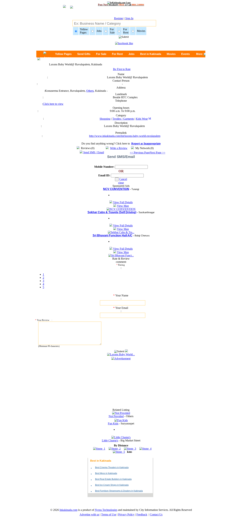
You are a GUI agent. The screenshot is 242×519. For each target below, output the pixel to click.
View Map (123, 205)
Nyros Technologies (106, 509)
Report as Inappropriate (146, 143)
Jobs (131, 53)
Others (90, 90)
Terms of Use (108, 514)
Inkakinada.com (68, 509)
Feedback (141, 514)
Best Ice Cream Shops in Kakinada (112, 485)
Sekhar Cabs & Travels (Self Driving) (112, 212)
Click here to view (53, 103)
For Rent (117, 53)
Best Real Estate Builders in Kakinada (113, 479)
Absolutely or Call (121, 4)
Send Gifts (83, 53)
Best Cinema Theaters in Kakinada (112, 467)
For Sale (101, 53)
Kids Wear (142, 118)
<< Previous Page (140, 152)
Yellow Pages (63, 53)
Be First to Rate (122, 69)
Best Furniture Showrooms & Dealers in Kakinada (119, 491)
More (199, 53)
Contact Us (156, 514)
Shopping (105, 118)
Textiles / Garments (123, 118)
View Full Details (123, 202)
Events (185, 53)
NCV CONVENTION (116, 189)
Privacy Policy (126, 514)
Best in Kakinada (150, 53)
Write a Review (118, 148)
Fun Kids (113, 423)
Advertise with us (89, 514)
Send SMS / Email (93, 152)
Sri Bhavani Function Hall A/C (112, 235)
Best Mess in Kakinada (106, 473)
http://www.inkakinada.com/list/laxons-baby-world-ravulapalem (124, 135)
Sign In (129, 18)
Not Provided (116, 416)
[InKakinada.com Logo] (121, 2)
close (121, 182)
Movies (171, 53)
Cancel (123, 179)
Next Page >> (157, 152)
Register (118, 18)
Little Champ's (110, 440)
